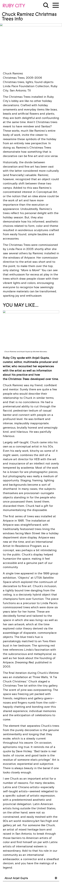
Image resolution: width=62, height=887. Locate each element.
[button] (31, 878)
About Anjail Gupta (16, 878)
